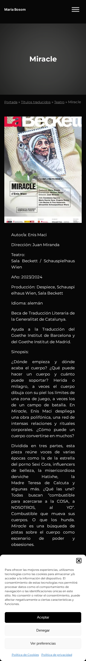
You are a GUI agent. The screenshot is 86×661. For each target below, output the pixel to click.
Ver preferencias (43, 643)
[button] (78, 560)
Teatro (59, 102)
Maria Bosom (15, 9)
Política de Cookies (25, 654)
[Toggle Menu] (75, 9)
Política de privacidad (56, 654)
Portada (10, 102)
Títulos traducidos (36, 102)
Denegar (43, 630)
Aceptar (43, 617)
